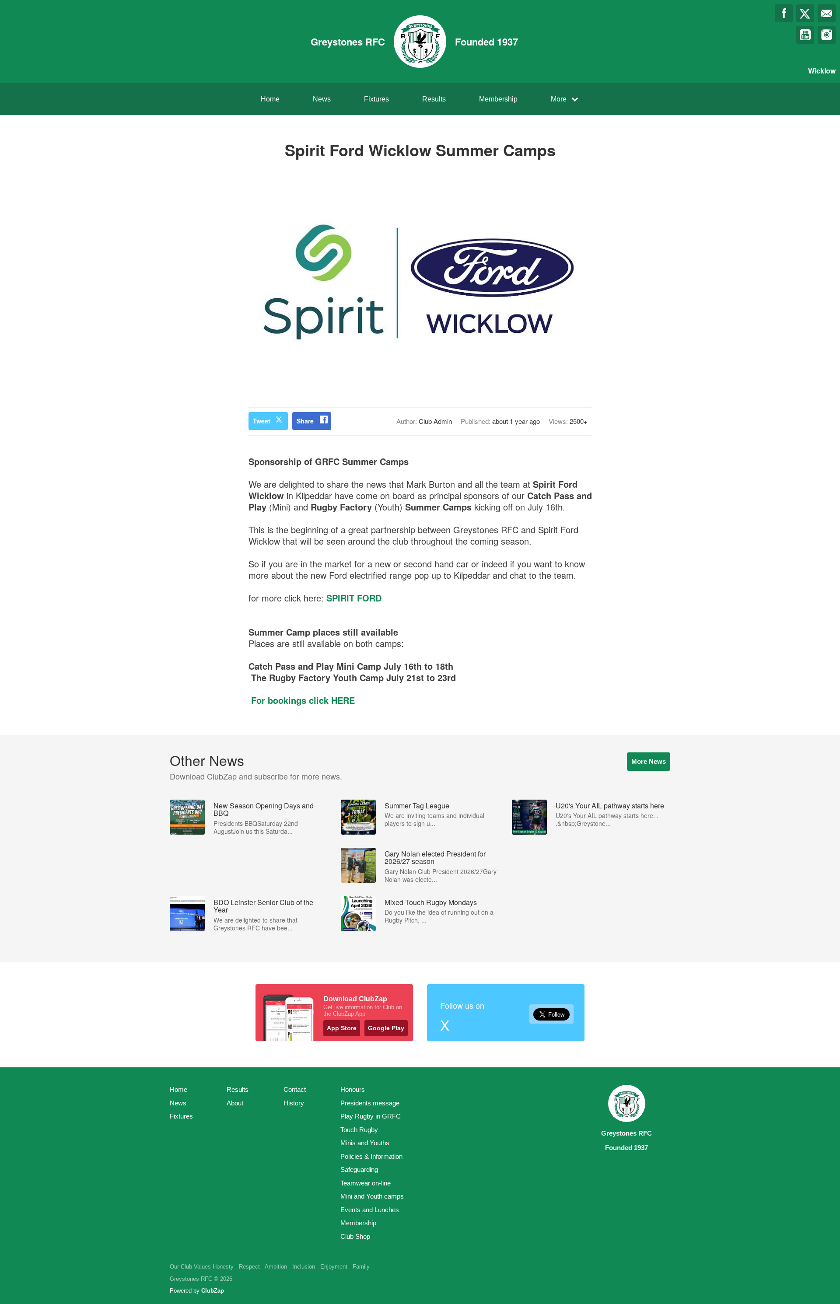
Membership (498, 99)
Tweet (261, 420)
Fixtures (376, 99)
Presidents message (369, 1103)
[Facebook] (784, 13)
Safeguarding (359, 1169)
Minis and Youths (364, 1143)
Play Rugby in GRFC (370, 1116)
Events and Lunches (369, 1209)
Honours (352, 1089)
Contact (295, 1089)
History (294, 1103)
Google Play (386, 1027)
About (235, 1103)
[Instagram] (827, 35)
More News (648, 761)
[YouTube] (805, 35)
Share (305, 420)
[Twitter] (805, 13)
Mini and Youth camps (372, 1196)
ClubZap (212, 1290)
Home (270, 99)
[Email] (827, 13)
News (322, 99)
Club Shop (355, 1236)
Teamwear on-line (365, 1183)
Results (434, 99)
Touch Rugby (359, 1129)
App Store (342, 1027)
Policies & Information (371, 1156)
